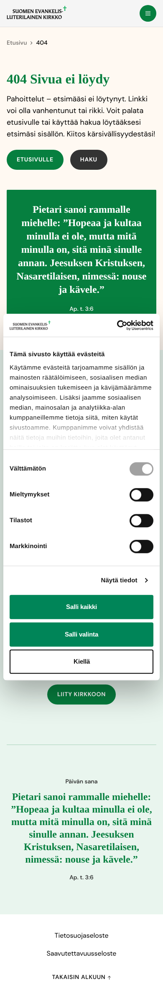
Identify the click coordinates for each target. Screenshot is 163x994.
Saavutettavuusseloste (82, 953)
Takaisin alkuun (79, 977)
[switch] (141, 494)
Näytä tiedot (119, 580)
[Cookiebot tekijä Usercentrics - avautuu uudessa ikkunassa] (117, 325)
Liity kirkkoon (81, 694)
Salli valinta (81, 634)
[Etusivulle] (36, 12)
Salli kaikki (81, 606)
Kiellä (82, 661)
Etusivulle (35, 160)
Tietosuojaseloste (81, 935)
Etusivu (17, 43)
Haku (88, 160)
